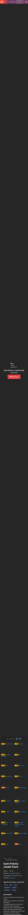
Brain (16, 885)
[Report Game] (20, 738)
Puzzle (10, 858)
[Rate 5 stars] (14, 738)
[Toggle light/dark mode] (10, 2)
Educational (7, 887)
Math (11, 885)
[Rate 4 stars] (12, 738)
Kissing (14, 890)
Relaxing (14, 887)
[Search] (13, 2)
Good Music (7, 890)
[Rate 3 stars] (11, 738)
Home (4, 858)
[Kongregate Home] (2, 2)
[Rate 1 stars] (7, 738)
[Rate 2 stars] (9, 738)
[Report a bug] (17, 738)
